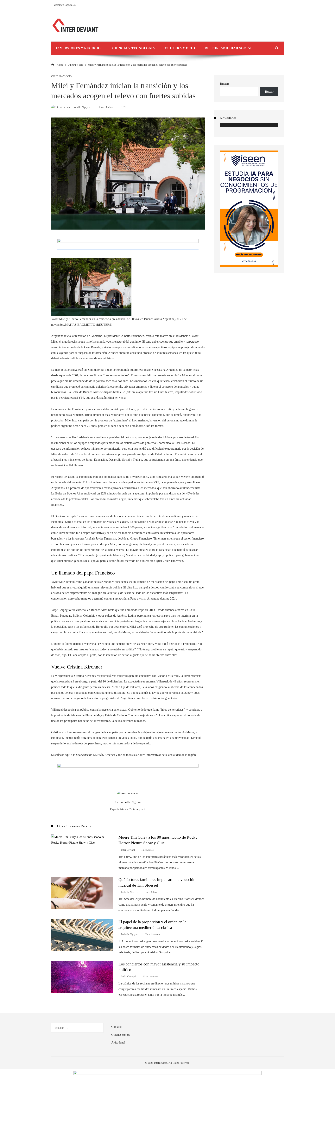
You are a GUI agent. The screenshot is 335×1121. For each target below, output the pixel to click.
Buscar (224, 83)
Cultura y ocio (61, 76)
